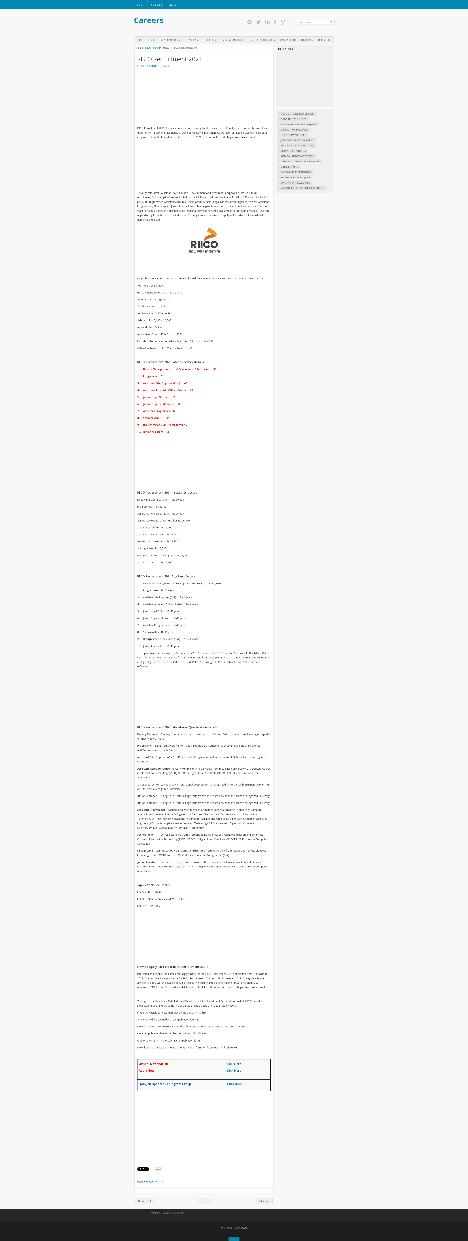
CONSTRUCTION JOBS (294, 119)
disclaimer (307, 40)
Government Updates (172, 40)
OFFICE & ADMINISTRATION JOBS (300, 161)
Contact (156, 4)
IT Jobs (151, 40)
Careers (148, 20)
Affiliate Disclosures (263, 40)
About (173, 4)
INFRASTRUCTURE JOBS (294, 129)
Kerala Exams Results (234, 40)
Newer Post (144, 1201)
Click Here (233, 1064)
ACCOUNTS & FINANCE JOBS (297, 113)
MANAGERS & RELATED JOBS (297, 145)
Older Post (264, 1201)
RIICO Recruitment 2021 (158, 47)
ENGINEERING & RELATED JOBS (298, 124)
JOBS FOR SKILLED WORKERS (297, 140)
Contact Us (324, 40)
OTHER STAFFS (289, 166)
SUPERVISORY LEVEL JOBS (295, 182)
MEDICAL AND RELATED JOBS (297, 156)
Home (140, 4)
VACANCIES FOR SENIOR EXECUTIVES (302, 188)
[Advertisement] (204, 98)
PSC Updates (195, 40)
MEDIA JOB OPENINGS (293, 150)
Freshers (212, 40)
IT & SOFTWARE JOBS (293, 135)
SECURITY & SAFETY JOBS (295, 177)
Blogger (179, 1212)
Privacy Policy (288, 40)
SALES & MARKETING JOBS (296, 172)
